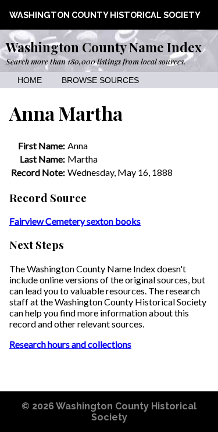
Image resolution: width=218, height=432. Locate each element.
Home (29, 80)
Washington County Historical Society (105, 15)
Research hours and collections (70, 344)
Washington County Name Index (104, 47)
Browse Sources (100, 80)
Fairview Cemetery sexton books (75, 220)
